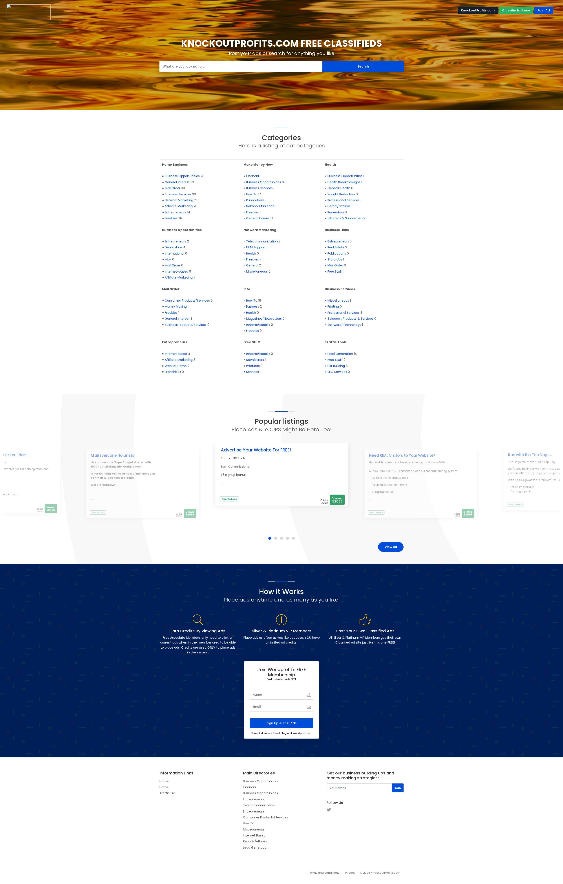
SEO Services (337, 372)
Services (252, 372)
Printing (333, 306)
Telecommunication (262, 241)
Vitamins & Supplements (346, 218)
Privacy (350, 873)
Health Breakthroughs (343, 182)
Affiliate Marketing (179, 206)
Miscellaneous (257, 271)
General (252, 265)
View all (391, 547)
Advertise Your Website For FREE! (256, 450)
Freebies (171, 218)
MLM (168, 259)
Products (253, 366)
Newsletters (255, 360)
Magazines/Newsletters (264, 318)
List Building (336, 366)
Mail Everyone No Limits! (113, 455)
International (174, 253)
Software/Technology (344, 325)
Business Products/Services (186, 325)
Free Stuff (335, 271)
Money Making (176, 306)
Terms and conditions (323, 873)
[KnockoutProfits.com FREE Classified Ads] (29, 12)
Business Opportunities (182, 176)
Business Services (178, 194)
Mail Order (172, 188)
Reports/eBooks (258, 325)
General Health (338, 188)
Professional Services (343, 200)
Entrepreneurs (175, 212)
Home (164, 781)
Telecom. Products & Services (350, 318)
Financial (253, 176)
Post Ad (543, 10)
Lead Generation (340, 354)
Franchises (173, 372)
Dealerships (173, 247)
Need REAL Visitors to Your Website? (402, 455)
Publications (255, 200)
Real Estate (335, 247)
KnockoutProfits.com (478, 10)
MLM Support (256, 247)
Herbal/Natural (338, 206)
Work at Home (176, 366)
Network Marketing (179, 200)
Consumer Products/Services (187, 300)
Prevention (335, 212)
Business (252, 306)
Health (251, 253)
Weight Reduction (341, 194)
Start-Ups (334, 259)
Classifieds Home (516, 10)
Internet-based (176, 271)
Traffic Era (167, 793)
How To (251, 194)
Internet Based (176, 354)
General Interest (177, 182)
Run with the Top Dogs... (530, 455)
